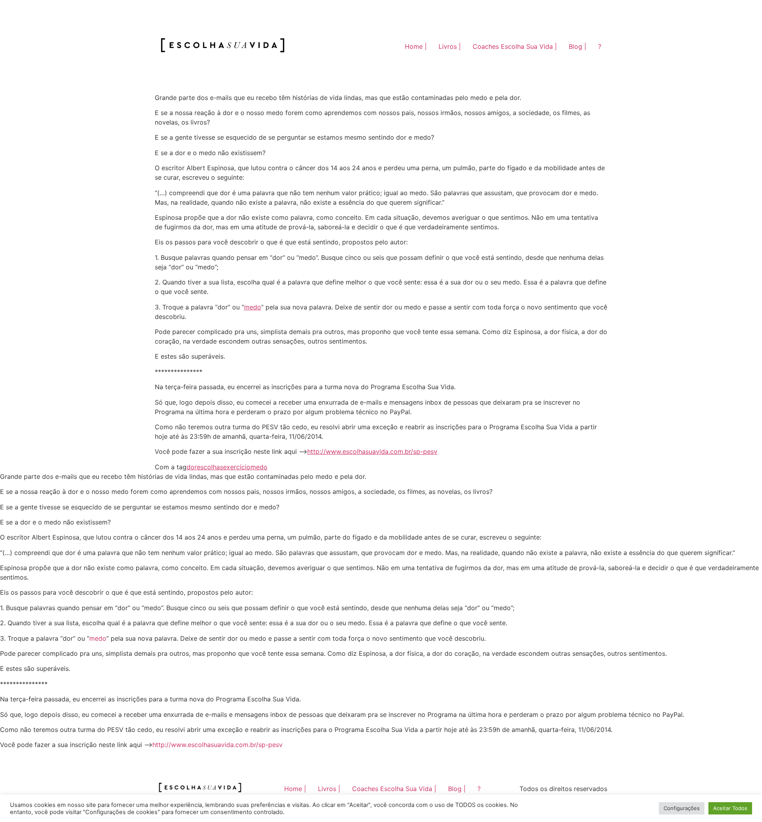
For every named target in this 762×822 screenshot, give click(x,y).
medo (252, 307)
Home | (416, 46)
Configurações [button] (682, 808)
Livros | (450, 46)
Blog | (577, 46)
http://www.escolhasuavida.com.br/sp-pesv (372, 451)
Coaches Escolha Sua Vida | (515, 46)
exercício (236, 467)
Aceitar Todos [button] (730, 808)
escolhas (210, 467)
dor (192, 467)
